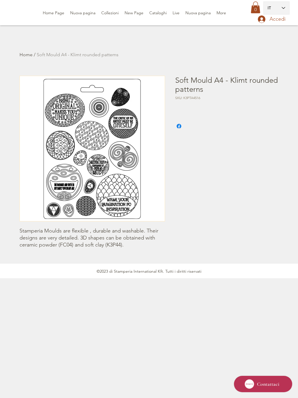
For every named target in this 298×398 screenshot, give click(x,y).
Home (26, 54)
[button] (255, 7)
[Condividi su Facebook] (178, 126)
